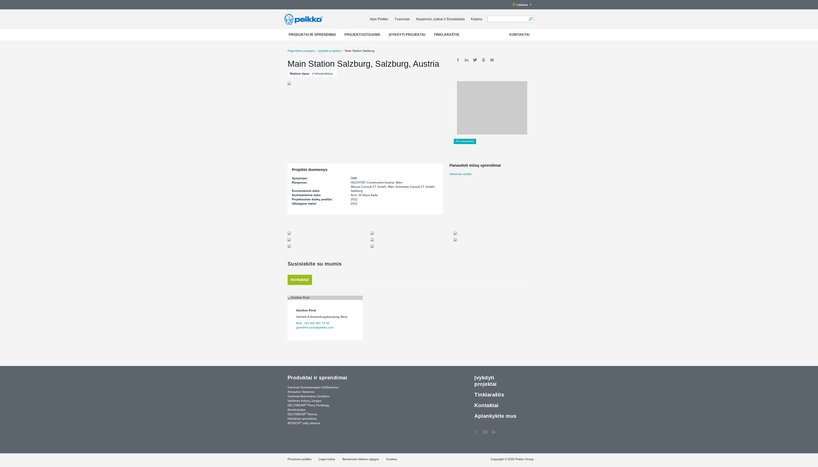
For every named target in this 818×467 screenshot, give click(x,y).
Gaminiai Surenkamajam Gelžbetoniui (313, 387)
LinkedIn (466, 60)
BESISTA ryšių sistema (304, 423)
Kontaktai (519, 34)
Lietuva (522, 4)
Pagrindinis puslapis (301, 50)
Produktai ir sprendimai (312, 34)
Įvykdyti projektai (407, 34)
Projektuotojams (362, 34)
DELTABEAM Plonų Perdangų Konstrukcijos (308, 407)
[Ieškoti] (530, 19)
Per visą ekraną (465, 141)
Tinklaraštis (446, 34)
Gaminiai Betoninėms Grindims (308, 396)
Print (483, 60)
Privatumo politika (299, 459)
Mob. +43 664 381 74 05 (312, 323)
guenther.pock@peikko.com (315, 327)
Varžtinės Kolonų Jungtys (304, 400)
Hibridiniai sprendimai (302, 418)
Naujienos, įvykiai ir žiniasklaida (440, 19)
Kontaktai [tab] (300, 280)
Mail (492, 60)
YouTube (485, 430)
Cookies (391, 459)
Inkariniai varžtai (460, 174)
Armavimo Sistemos (301, 391)
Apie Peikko (379, 19)
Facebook (458, 60)
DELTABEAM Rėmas (302, 414)
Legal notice (327, 459)
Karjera (476, 19)
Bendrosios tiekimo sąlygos (360, 459)
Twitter (475, 60)
